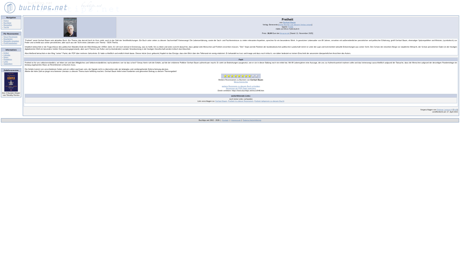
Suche (6, 27)
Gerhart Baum (289, 22)
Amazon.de (284, 33)
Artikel (6, 53)
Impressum (236, 120)
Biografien (8, 25)
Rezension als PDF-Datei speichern (241, 88)
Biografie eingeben (11, 41)
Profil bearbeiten (10, 43)
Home (6, 21)
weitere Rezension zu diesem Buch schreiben (241, 86)
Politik (290, 27)
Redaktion (8, 59)
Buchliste (7, 23)
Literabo (7, 55)
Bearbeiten (8, 39)
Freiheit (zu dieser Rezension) (240, 101)
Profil (455, 110)
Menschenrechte (241, 82)
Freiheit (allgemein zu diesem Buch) (269, 101)
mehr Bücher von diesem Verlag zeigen (295, 25)
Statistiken (8, 64)
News (6, 57)
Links (6, 62)
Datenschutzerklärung (252, 120)
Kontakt (225, 120)
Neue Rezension (10, 37)
